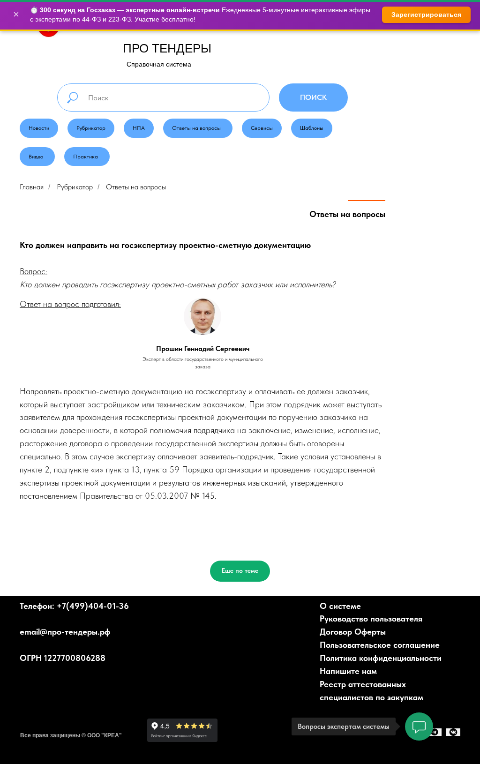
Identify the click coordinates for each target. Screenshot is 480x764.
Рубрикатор (90, 128)
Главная (32, 186)
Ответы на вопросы (196, 128)
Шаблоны (311, 128)
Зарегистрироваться (426, 14)
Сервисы (262, 128)
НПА (139, 128)
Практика (85, 156)
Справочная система (159, 64)
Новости (39, 128)
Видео (36, 156)
